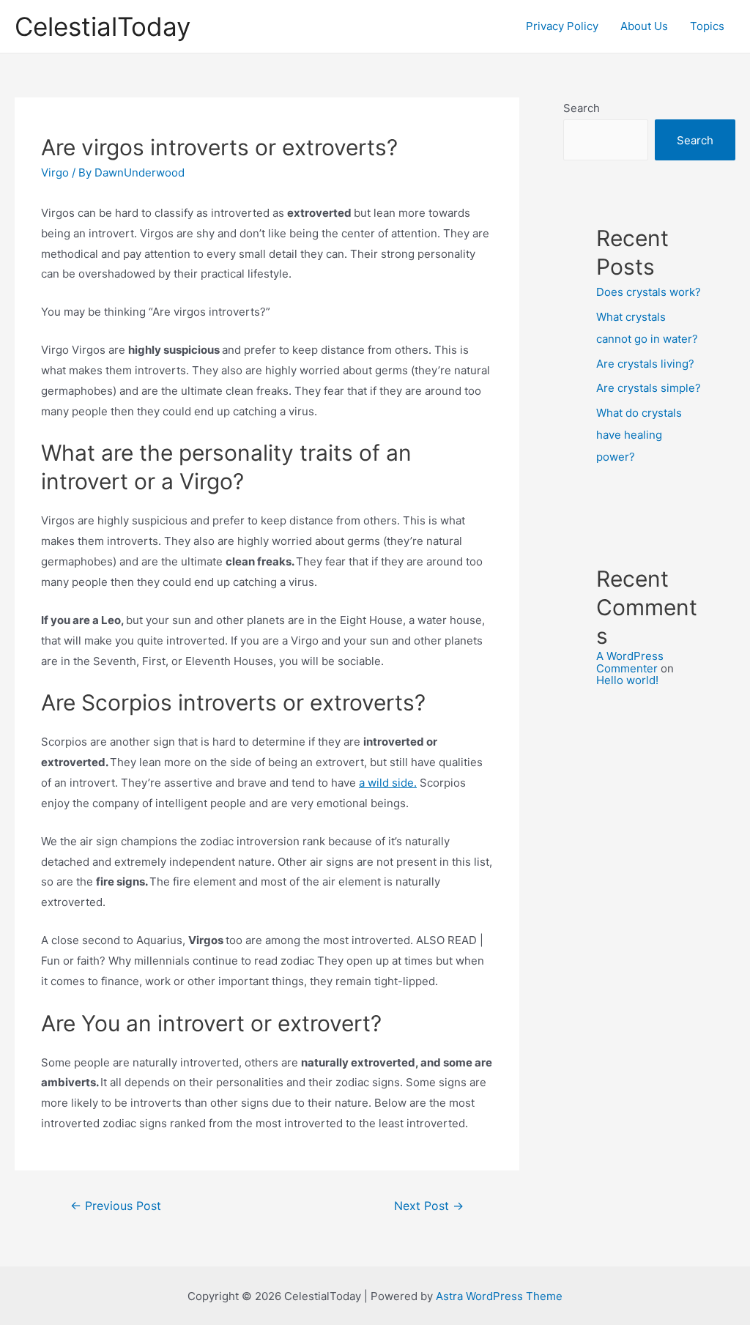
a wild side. (388, 783)
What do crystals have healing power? (639, 435)
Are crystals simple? (648, 388)
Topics (707, 26)
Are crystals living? (645, 364)
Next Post (429, 1206)
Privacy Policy (562, 26)
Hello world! (627, 680)
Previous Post (115, 1206)
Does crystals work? (648, 292)
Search (581, 108)
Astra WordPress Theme (499, 1296)
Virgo (55, 172)
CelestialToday (102, 26)
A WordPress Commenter (630, 662)
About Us (644, 26)
